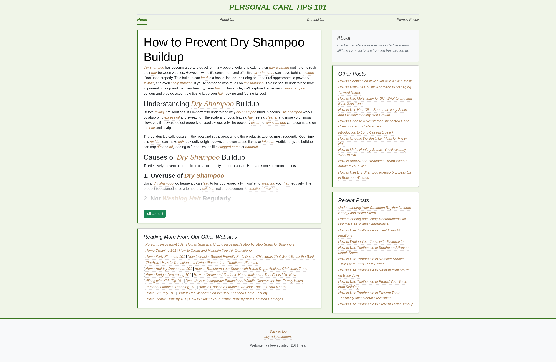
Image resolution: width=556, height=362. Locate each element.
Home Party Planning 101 (165, 256)
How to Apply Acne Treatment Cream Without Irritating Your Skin (372, 163)
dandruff (251, 147)
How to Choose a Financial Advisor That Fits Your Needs (242, 287)
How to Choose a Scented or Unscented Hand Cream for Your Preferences (373, 123)
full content (154, 213)
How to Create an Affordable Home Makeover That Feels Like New (245, 275)
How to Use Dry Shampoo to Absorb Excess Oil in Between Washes (374, 174)
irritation (268, 142)
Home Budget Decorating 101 (168, 275)
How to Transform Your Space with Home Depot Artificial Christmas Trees (251, 269)
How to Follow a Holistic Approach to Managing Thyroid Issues (374, 89)
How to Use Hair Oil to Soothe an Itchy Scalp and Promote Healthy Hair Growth (372, 112)
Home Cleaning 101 (160, 250)
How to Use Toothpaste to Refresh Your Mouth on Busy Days (373, 272)
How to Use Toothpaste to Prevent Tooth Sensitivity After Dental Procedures (369, 295)
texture (149, 83)
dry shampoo (264, 72)
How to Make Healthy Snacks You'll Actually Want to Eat (372, 152)
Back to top (278, 331)
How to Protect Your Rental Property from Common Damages (236, 299)
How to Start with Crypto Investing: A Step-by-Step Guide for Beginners (240, 244)
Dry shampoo (154, 67)
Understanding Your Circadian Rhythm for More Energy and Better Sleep (374, 210)
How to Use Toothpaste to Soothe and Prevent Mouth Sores (373, 250)
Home (142, 19)
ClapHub (152, 262)
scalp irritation (181, 83)
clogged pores (229, 147)
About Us (227, 19)
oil (171, 147)
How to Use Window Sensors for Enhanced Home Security (222, 293)
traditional (257, 188)
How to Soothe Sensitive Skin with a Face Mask (375, 81)
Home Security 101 (160, 293)
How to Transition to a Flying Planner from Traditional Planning (210, 262)
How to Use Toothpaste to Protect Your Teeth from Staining (372, 284)
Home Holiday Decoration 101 (168, 269)
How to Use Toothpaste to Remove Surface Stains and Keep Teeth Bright (371, 261)
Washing (174, 198)
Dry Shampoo (212, 104)
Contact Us (315, 19)
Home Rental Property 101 (165, 299)
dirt (159, 147)
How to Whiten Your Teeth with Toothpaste (371, 241)
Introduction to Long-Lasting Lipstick (366, 132)
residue (308, 72)
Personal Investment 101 (164, 244)
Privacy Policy (408, 19)
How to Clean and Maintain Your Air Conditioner (216, 250)
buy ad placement (278, 337)
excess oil (172, 117)
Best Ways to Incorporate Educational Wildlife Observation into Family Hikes (244, 281)
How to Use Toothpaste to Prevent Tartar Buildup (375, 304)
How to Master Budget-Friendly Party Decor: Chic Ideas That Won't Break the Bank (251, 256)
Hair (195, 198)
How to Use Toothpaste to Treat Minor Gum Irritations (371, 232)
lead (204, 78)
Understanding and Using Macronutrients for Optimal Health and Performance (372, 221)
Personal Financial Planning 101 (170, 287)
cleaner (272, 117)
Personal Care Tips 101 (278, 7)
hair (272, 67)
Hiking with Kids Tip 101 (164, 281)
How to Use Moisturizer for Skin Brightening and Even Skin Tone (375, 101)
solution (208, 188)
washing (282, 67)
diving (159, 112)
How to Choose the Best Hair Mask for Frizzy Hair (372, 141)
